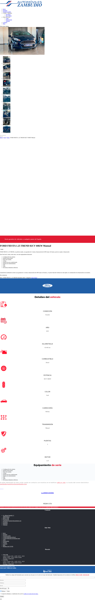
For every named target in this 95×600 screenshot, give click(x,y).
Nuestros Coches (7, 11)
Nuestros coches (7, 535)
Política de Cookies (11, 568)
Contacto (5, 22)
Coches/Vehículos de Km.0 (9, 537)
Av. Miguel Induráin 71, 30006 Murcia (8, 516)
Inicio (4, 9)
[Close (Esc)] (0, 135)
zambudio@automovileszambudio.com (13, 484)
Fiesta (8, 137)
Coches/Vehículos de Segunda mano (11, 538)
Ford (5, 137)
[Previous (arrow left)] (0, 136)
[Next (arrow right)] (2, 136)
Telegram (5, 524)
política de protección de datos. (31, 593)
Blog (4, 23)
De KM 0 (8, 14)
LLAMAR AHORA (47, 493)
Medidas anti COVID (8, 546)
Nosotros (5, 10)
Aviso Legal (3, 568)
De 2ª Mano (9, 15)
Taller (7, 18)
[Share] (2, 135)
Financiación (9, 19)
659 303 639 (6, 519)
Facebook (5, 522)
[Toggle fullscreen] (3, 135)
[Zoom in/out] (5, 135)
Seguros (8, 21)
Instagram (5, 523)
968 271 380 (61, 482)
